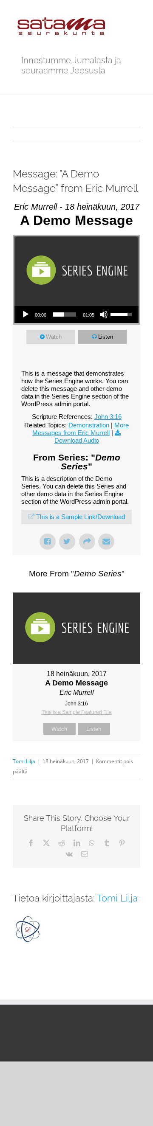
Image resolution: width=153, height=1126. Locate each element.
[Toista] (25, 314)
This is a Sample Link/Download (80, 516)
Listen (105, 337)
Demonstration (88, 425)
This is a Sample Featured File (77, 712)
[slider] (64, 314)
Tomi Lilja (24, 761)
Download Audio (76, 440)
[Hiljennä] (103, 314)
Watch (54, 337)
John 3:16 (108, 416)
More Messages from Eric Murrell (80, 428)
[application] (76, 314)
